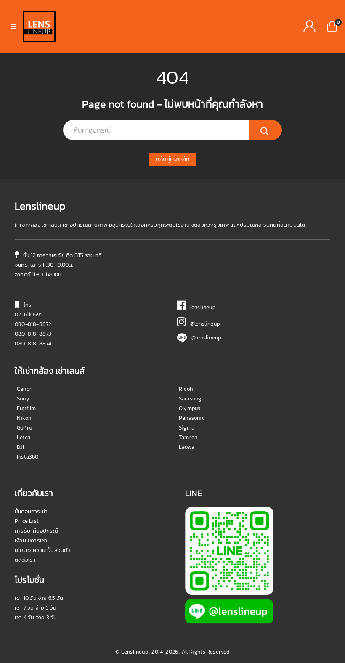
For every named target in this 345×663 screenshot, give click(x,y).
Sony (23, 399)
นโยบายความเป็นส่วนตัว (43, 550)
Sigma (186, 428)
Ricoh (186, 389)
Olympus (189, 408)
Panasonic (191, 418)
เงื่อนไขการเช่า (31, 540)
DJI (20, 447)
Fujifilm (26, 408)
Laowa (186, 447)
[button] (332, 26)
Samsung (190, 399)
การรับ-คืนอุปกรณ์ (36, 531)
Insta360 (28, 457)
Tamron (188, 437)
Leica (23, 437)
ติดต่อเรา (25, 560)
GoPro (24, 428)
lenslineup (200, 307)
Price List (27, 521)
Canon (24, 389)
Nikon (24, 418)
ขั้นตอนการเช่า (31, 511)
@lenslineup (203, 324)
